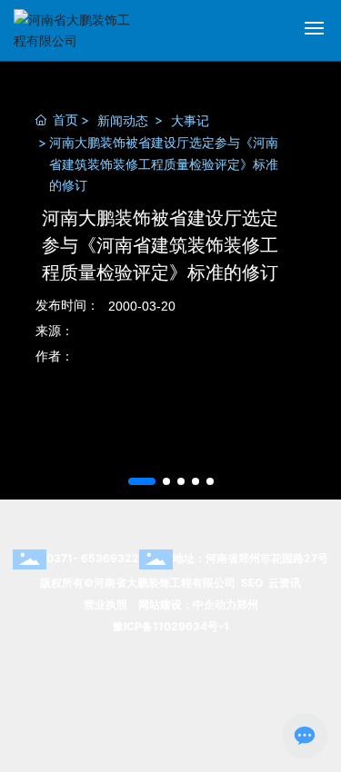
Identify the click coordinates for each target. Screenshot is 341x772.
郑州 (247, 604)
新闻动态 (122, 120)
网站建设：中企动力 (187, 604)
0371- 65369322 (92, 558)
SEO (252, 582)
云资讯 (284, 582)
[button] (141, 481)
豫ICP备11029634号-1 (171, 626)
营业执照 (105, 604)
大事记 (190, 120)
